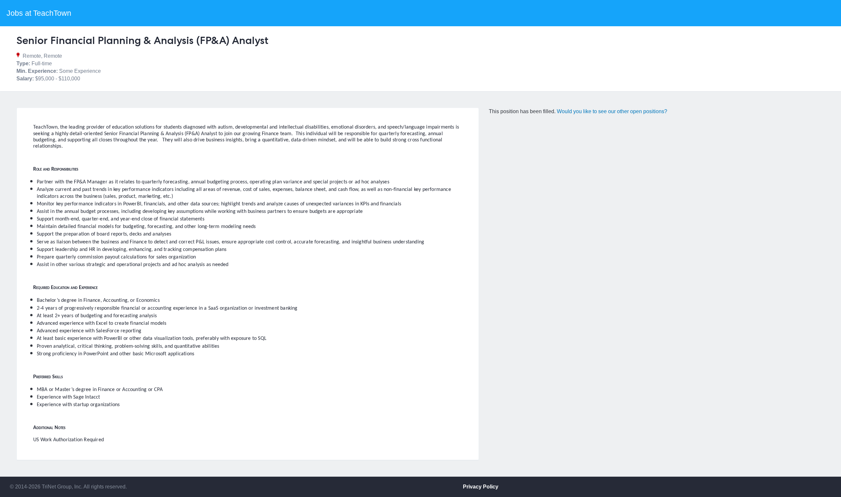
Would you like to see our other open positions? (612, 111)
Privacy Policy (480, 486)
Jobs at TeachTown (39, 13)
